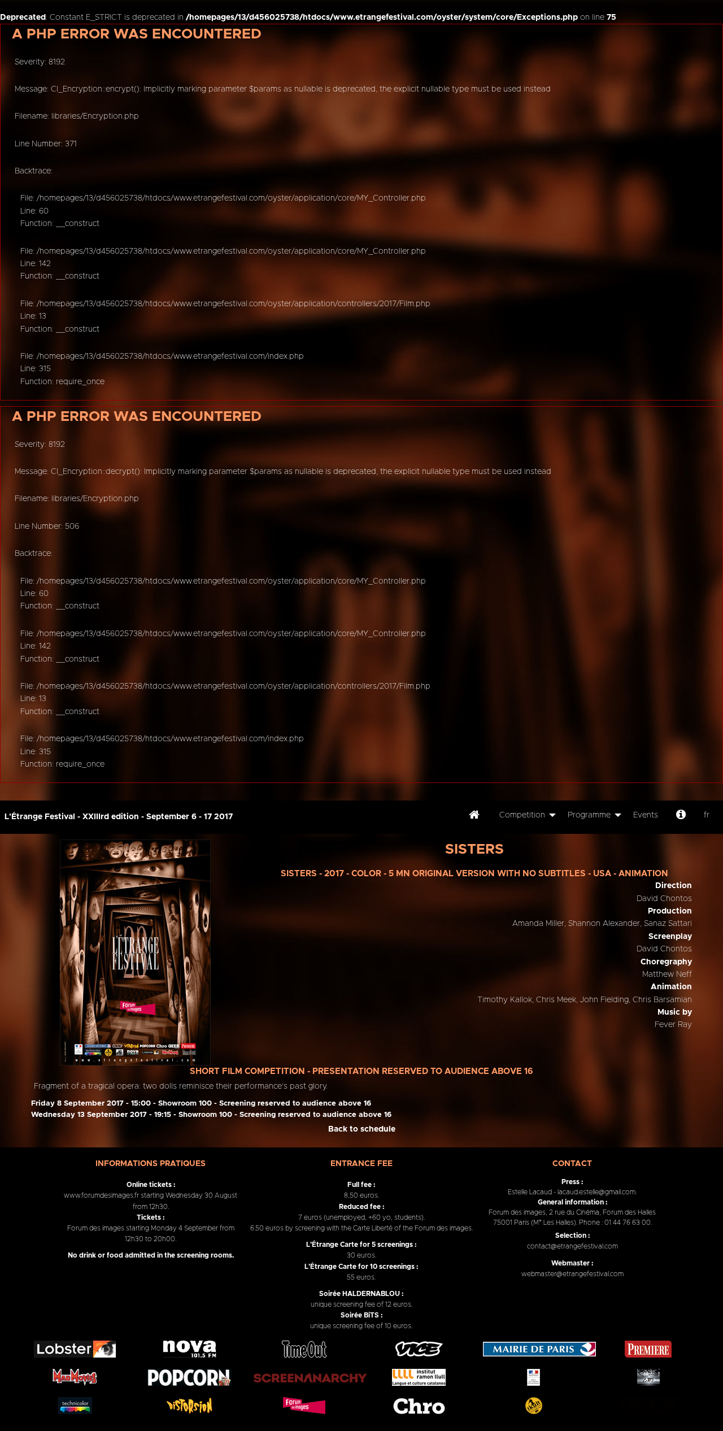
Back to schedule (361, 1129)
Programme (589, 815)
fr (706, 815)
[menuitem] (474, 817)
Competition (522, 815)
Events (645, 815)
